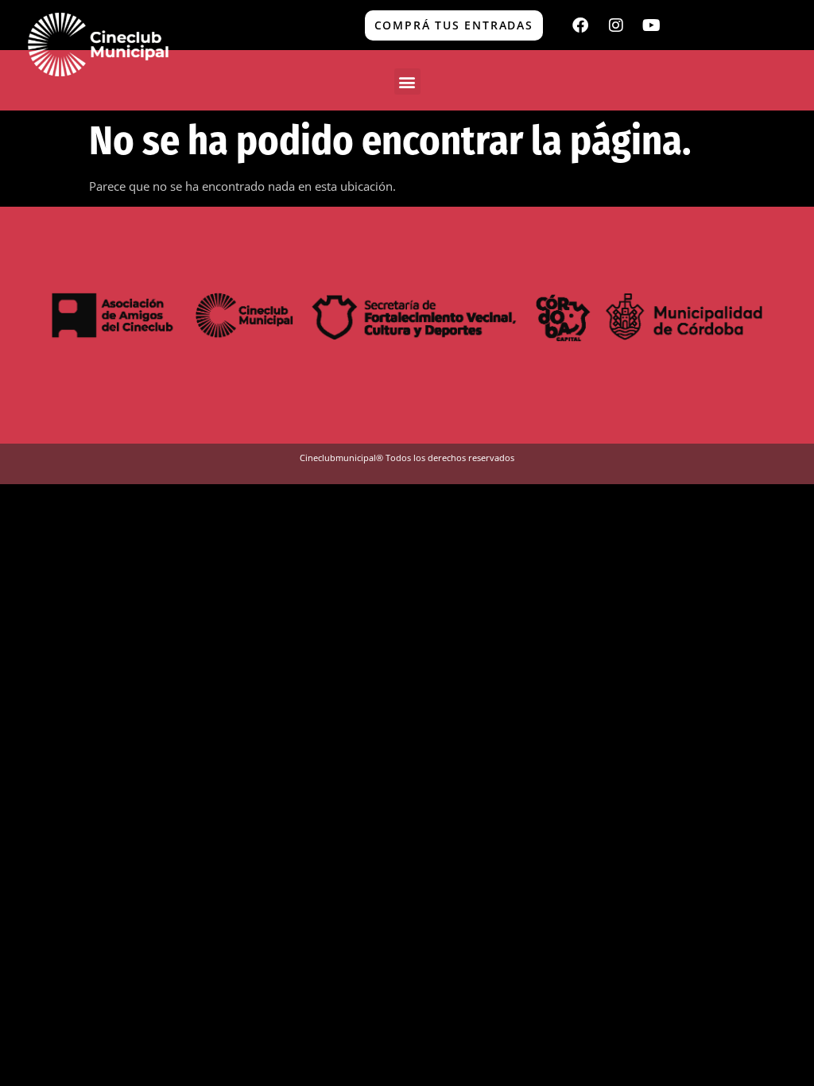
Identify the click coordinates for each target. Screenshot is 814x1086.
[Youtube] (652, 25)
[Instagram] (616, 25)
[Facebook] (580, 25)
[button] (407, 81)
